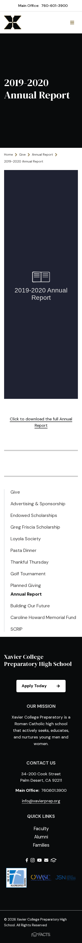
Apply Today (34, 686)
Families (41, 845)
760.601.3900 (54, 790)
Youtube (39, 861)
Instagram (33, 861)
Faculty (41, 829)
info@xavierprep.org (41, 801)
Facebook (27, 861)
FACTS (53, 861)
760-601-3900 (54, 5)
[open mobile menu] (72, 22)
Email (46, 861)
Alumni (41, 837)
